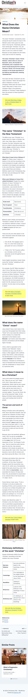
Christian (4, 21)
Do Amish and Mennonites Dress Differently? (7, 632)
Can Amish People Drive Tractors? (21, 631)
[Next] (24, 663)
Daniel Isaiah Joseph (8, 34)
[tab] (12, 678)
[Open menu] (25, 3)
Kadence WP (17, 692)
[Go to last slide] (4, 663)
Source (6, 620)
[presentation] (14, 656)
